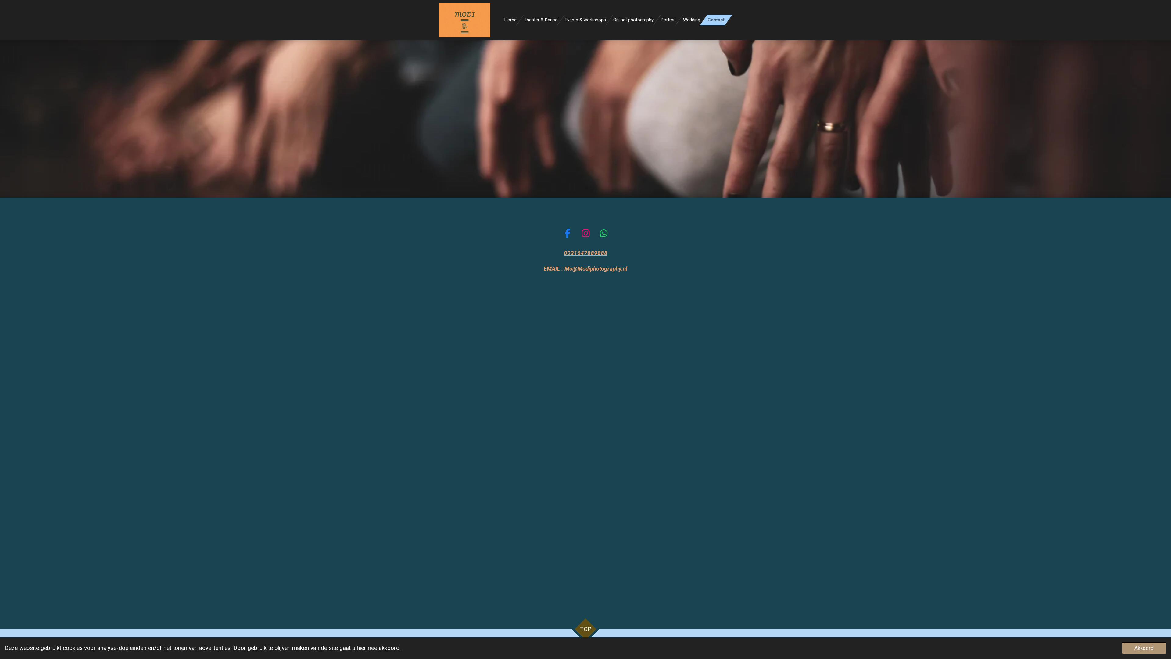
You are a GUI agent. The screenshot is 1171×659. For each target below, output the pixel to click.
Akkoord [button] (1144, 648)
